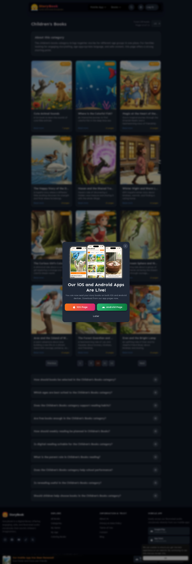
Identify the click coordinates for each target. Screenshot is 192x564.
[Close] (125, 246)
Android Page (114, 307)
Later (96, 316)
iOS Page (82, 307)
